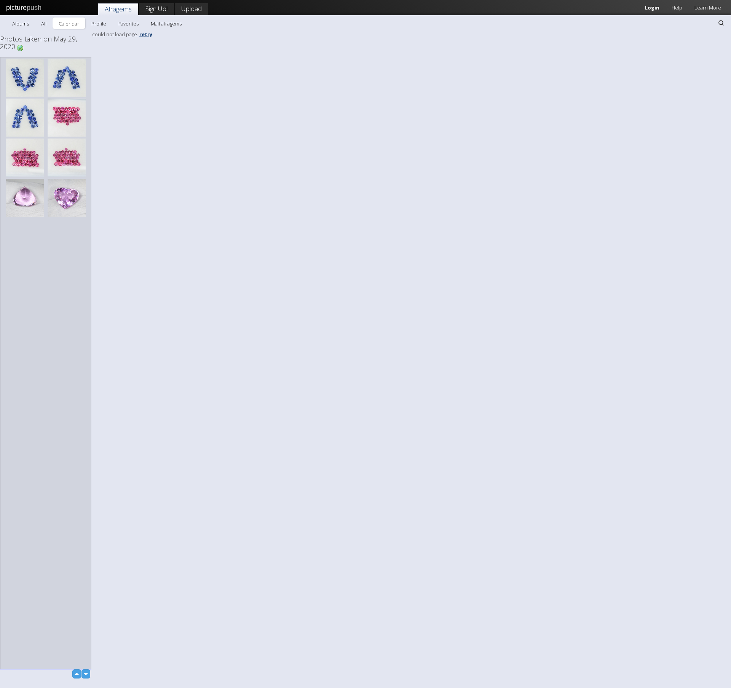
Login (652, 7)
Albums (20, 23)
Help (677, 7)
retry (145, 34)
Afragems (118, 9)
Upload (191, 8)
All (43, 23)
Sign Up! (156, 8)
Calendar (69, 23)
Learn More (707, 7)
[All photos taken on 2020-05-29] (20, 47)
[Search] (721, 23)
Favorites (128, 23)
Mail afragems (166, 23)
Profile (98, 23)
